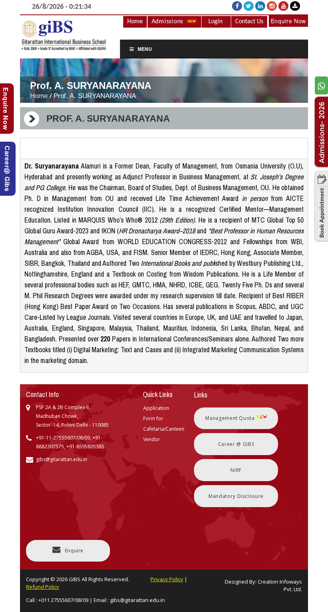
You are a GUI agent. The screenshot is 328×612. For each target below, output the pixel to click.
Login (215, 21)
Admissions (168, 21)
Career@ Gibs (7, 169)
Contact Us (249, 21)
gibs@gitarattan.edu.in (137, 600)
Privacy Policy (166, 579)
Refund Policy (42, 586)
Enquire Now (288, 21)
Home (135, 21)
